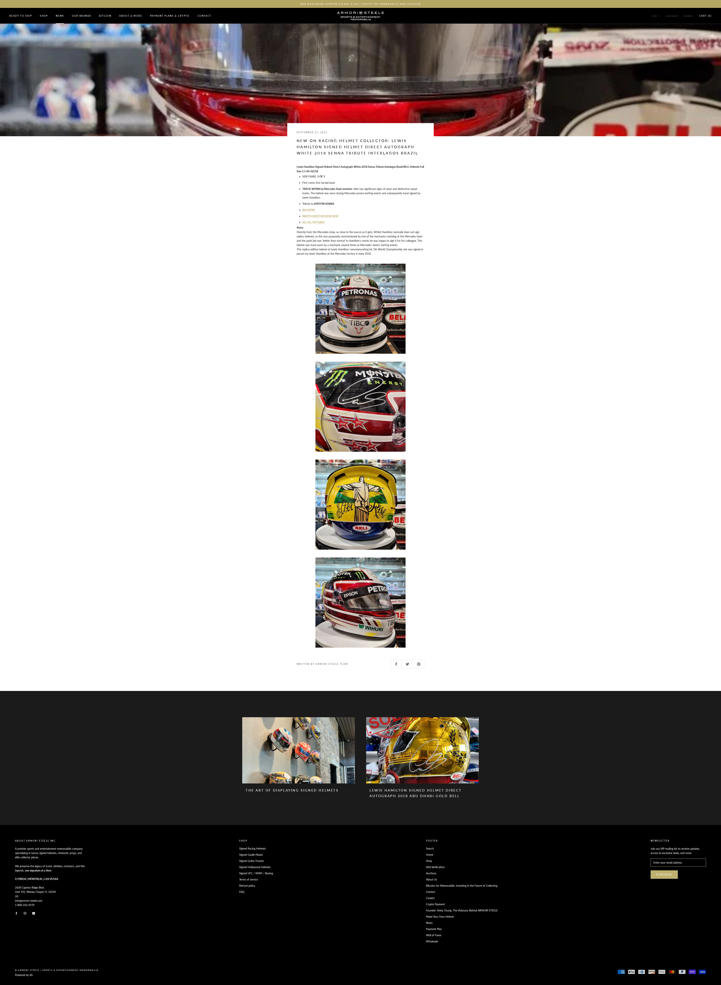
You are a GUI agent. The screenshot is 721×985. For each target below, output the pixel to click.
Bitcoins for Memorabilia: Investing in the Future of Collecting (461, 885)
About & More (130, 15)
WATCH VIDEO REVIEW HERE (320, 216)
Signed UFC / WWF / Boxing (256, 873)
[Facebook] (16, 913)
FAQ (241, 891)
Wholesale (432, 941)
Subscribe (664, 874)
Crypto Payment (435, 904)
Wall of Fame (433, 935)
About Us (431, 879)
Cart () (705, 15)
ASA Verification (435, 867)
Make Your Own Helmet (440, 916)
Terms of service (248, 879)
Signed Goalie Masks (251, 854)
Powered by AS (24, 975)
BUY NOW (308, 209)
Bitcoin (105, 15)
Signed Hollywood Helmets (255, 867)
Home (429, 854)
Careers (430, 898)
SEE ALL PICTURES (313, 222)
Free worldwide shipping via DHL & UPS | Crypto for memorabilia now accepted (360, 4)
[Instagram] (25, 913)
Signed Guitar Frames (251, 860)
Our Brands (81, 15)
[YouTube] (33, 913)
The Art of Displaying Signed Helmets (292, 790)
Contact (204, 15)
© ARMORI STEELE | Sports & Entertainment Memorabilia (57, 970)
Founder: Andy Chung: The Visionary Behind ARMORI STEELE (462, 910)
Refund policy (247, 885)
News (60, 15)
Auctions (431, 873)
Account (672, 16)
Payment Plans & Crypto (170, 15)
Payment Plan (434, 929)
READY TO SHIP (20, 15)
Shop (44, 15)
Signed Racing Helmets (252, 848)
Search (688, 16)
